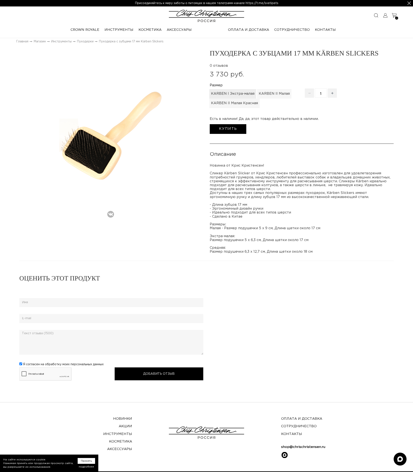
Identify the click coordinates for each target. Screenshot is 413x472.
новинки (122, 418)
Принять (86, 461)
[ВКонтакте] (110, 213)
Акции (125, 426)
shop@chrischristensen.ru (303, 447)
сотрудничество (299, 426)
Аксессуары (119, 449)
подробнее (86, 467)
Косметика (120, 441)
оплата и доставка (301, 418)
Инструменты (117, 434)
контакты (291, 434)
